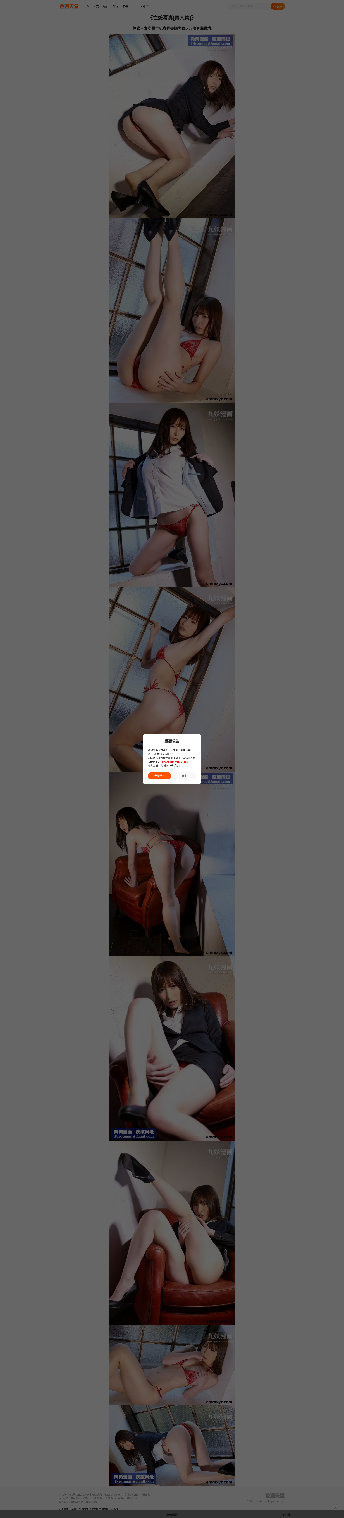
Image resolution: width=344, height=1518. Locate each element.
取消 (184, 775)
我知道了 (159, 775)
